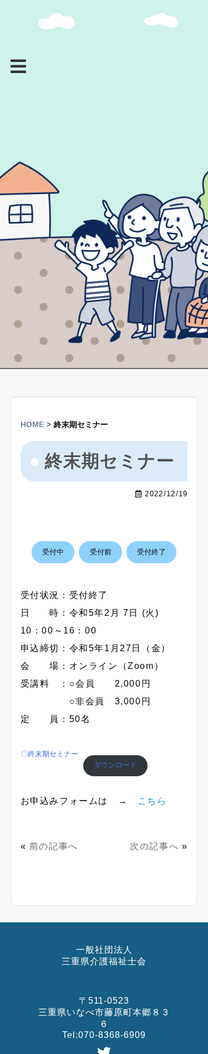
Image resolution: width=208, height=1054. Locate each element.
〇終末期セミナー (49, 754)
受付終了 (151, 552)
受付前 (100, 552)
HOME (32, 424)
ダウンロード (115, 765)
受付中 (53, 552)
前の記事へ (53, 846)
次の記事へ (154, 846)
